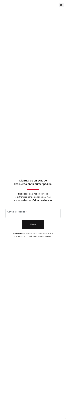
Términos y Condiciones (27, 236)
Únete (33, 224)
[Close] (61, 5)
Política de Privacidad (42, 233)
